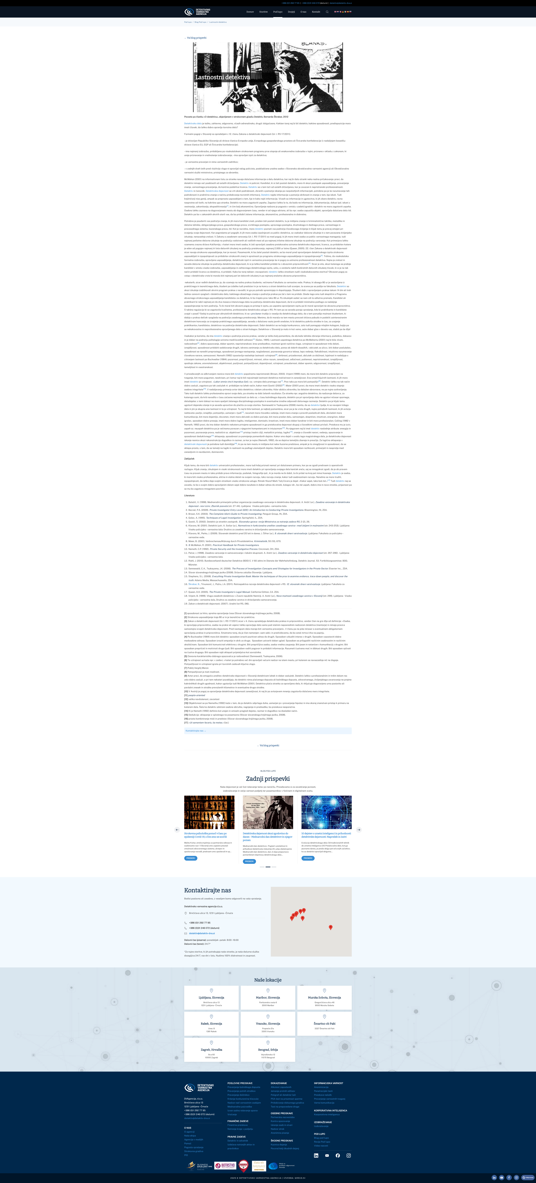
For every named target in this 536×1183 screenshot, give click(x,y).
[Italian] (345, 11)
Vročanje (232, 1114)
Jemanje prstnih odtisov (283, 1091)
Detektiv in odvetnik (238, 1140)
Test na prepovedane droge (285, 1106)
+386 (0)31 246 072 (311, 3)
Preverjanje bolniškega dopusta (244, 1087)
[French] (340, 11)
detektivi (315, 405)
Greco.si (300, 1178)
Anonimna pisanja (280, 1133)
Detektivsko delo (193, 123)
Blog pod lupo (321, 1138)
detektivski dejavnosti (195, 444)
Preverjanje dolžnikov (239, 1095)
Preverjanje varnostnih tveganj (329, 1099)
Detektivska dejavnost (217, 191)
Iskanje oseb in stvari (281, 1125)
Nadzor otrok (277, 1129)
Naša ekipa (190, 1135)
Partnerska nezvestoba (283, 1117)
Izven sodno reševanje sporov (243, 1110)
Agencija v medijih (193, 1139)
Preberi (190, 858)
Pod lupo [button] (277, 11)
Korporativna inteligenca (327, 1114)
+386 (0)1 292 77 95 (291, 3)
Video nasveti (321, 1145)
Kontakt (316, 11)
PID (186, 1155)
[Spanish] (348, 11)
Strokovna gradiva (193, 1151)
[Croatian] (338, 11)
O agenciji (189, 1131)
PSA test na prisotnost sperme (286, 1099)
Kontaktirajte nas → (196, 730)
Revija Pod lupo (322, 1141)
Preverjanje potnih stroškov (242, 1091)
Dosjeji (291, 11)
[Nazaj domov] (199, 11)
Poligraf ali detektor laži (283, 1095)
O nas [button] (303, 11)
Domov (250, 11)
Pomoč (187, 1143)
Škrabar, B (193, 584)
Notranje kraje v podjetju (240, 1129)
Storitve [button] (263, 11)
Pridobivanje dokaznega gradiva (287, 1102)
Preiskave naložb (323, 1095)
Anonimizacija (321, 1087)
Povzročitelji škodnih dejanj (285, 1148)
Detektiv (244, 183)
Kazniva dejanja (279, 1144)
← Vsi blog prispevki (195, 37)
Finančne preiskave (238, 1125)
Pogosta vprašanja (193, 1147)
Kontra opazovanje (280, 1121)
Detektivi (341, 286)
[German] (343, 11)
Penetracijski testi (323, 1091)
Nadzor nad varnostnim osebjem (244, 1102)
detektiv (259, 229)
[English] (335, 11)
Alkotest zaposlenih (281, 1087)
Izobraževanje (321, 1126)
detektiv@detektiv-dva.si (341, 3)
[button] (327, 11)
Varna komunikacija (324, 1102)
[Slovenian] (350, 11)
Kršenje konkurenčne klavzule (243, 1099)
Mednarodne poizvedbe (240, 1106)
